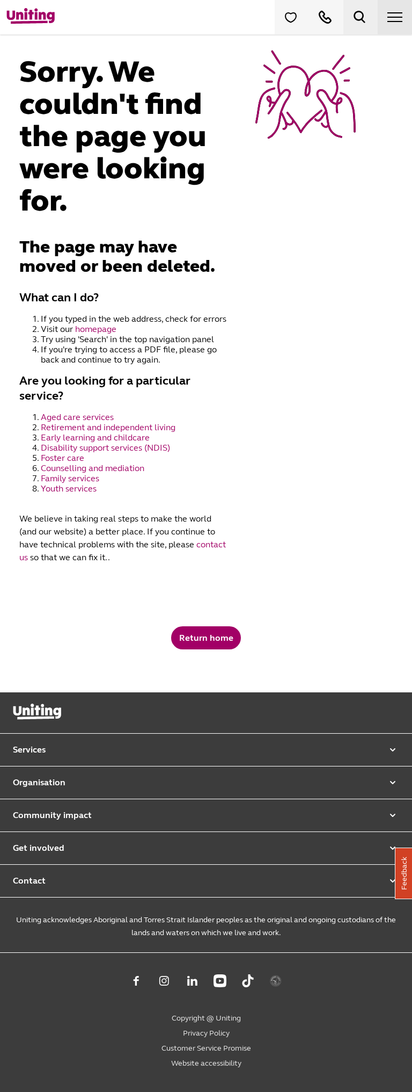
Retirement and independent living (108, 427)
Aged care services (78, 417)
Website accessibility (206, 1063)
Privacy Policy (206, 1033)
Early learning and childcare (96, 437)
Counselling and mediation (93, 468)
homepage (95, 329)
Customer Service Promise (206, 1048)
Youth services (70, 488)
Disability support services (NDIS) (106, 448)
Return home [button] (206, 638)
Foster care (63, 458)
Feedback (404, 873)
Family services (71, 478)
